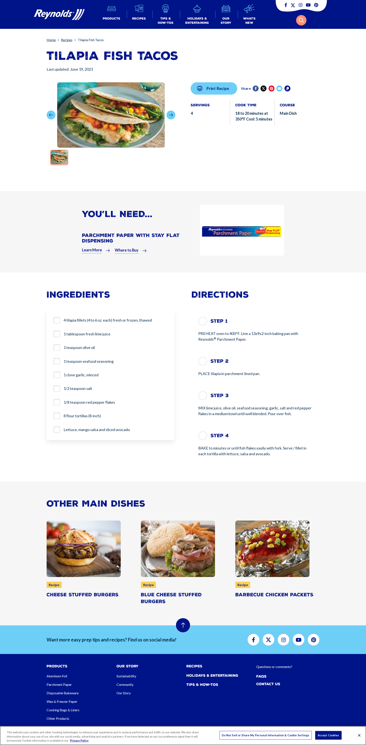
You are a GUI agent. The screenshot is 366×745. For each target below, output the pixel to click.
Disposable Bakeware (63, 693)
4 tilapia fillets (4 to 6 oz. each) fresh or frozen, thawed (108, 320)
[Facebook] (256, 88)
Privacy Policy (79, 740)
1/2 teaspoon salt (78, 388)
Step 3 (220, 395)
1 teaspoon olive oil (79, 347)
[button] (111, 14)
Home (51, 40)
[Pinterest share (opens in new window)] (272, 88)
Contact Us (268, 684)
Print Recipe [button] (218, 88)
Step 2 (220, 361)
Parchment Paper (59, 684)
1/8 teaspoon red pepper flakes (89, 402)
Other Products (58, 718)
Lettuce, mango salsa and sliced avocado (97, 429)
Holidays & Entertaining (212, 676)
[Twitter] (264, 88)
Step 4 (220, 435)
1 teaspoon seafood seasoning (89, 361)
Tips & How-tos (202, 685)
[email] (279, 88)
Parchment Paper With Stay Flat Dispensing (131, 238)
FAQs (261, 676)
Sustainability (126, 676)
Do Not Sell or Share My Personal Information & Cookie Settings (265, 735)
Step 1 (219, 321)
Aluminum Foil (57, 676)
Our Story (123, 693)
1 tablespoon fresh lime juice (87, 334)
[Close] (359, 735)
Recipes (66, 40)
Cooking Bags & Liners (63, 710)
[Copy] (287, 88)
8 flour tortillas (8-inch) (82, 415)
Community (124, 684)
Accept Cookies (328, 735)
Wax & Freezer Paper (62, 701)
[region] (183, 735)
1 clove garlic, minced (81, 374)
